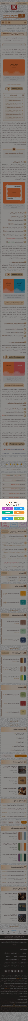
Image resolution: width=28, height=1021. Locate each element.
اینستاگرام (7, 509)
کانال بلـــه (7, 512)
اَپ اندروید (18, 518)
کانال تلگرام (19, 509)
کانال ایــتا (19, 512)
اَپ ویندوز (6, 518)
